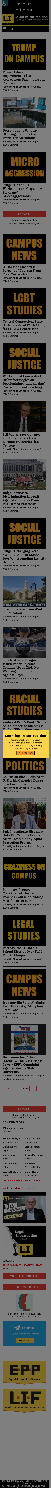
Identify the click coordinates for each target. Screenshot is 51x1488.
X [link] (46, 732)
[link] (25, 732)
